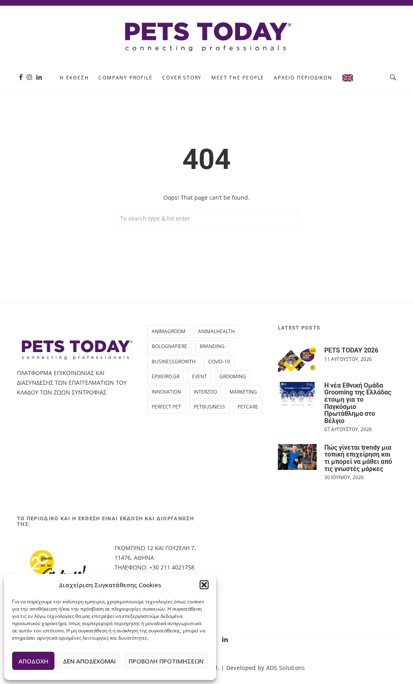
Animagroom (169, 331)
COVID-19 (219, 361)
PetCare (248, 406)
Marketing (243, 391)
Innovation (166, 391)
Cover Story (182, 77)
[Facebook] (21, 77)
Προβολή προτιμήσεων (166, 661)
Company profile (125, 77)
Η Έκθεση (74, 77)
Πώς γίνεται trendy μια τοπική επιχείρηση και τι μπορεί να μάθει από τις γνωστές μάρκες (358, 458)
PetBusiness (209, 406)
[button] (204, 585)
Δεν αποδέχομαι (89, 661)
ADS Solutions (285, 667)
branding (212, 346)
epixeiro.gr (165, 376)
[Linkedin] (39, 77)
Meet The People (237, 77)
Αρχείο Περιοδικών (303, 77)
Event (199, 376)
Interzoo (205, 391)
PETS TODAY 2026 (351, 350)
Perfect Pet (166, 406)
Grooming (232, 376)
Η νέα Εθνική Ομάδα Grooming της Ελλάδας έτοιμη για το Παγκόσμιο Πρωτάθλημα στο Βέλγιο (357, 403)
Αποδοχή (33, 661)
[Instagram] (29, 77)
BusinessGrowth (174, 361)
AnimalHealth (216, 331)
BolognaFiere (169, 346)
